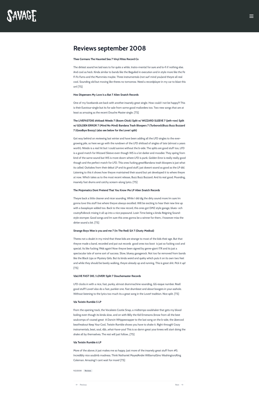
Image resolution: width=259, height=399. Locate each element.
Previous (83, 384)
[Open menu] (251, 16)
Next (177, 384)
